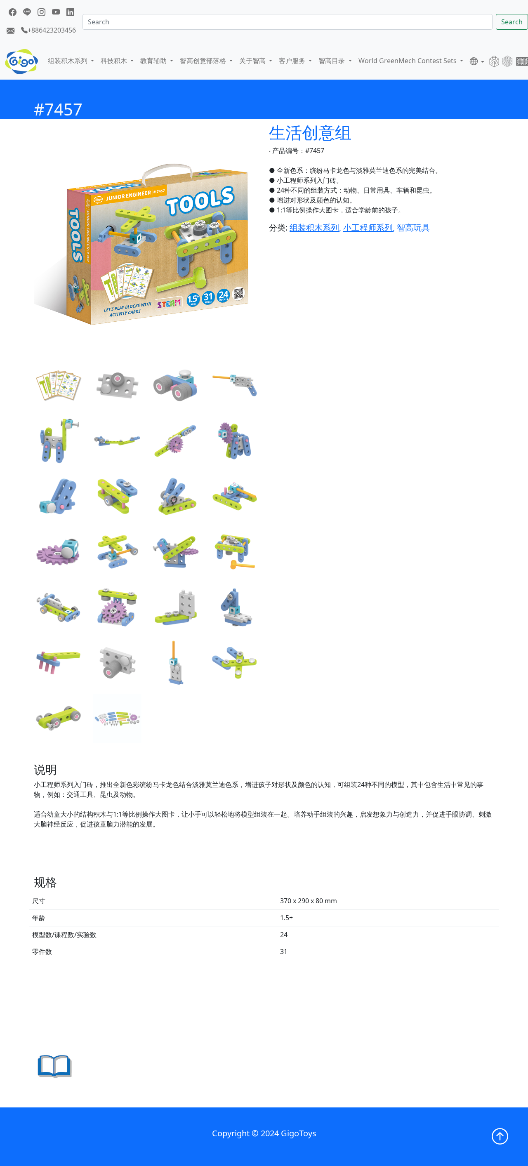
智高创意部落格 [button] (204, 60)
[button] (477, 61)
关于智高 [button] (253, 60)
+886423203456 (52, 30)
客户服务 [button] (293, 60)
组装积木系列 (314, 227)
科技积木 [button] (115, 60)
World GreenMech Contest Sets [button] (408, 60)
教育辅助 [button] (154, 60)
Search (512, 21)
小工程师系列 (368, 227)
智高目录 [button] (332, 60)
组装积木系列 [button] (68, 60)
